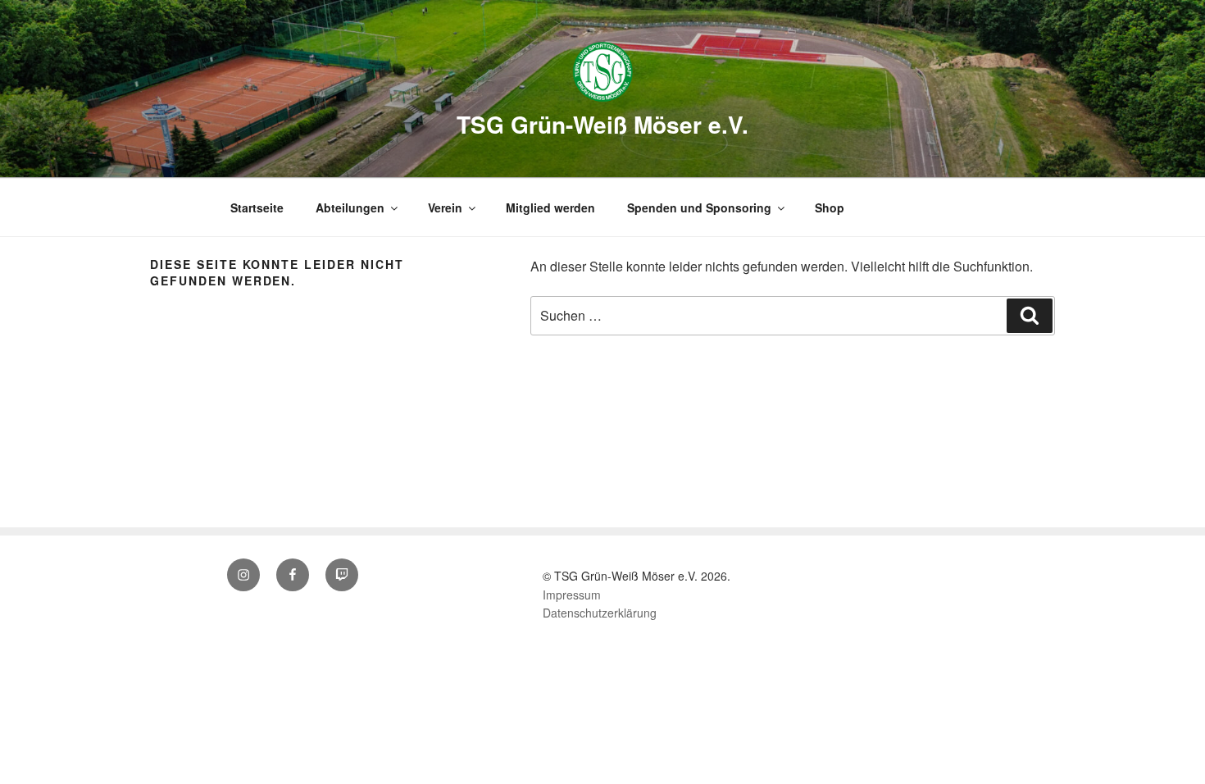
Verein (445, 207)
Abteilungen (350, 207)
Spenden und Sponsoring (699, 207)
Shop (829, 207)
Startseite (257, 207)
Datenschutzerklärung (600, 612)
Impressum (572, 594)
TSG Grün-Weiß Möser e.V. (602, 124)
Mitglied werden (550, 207)
